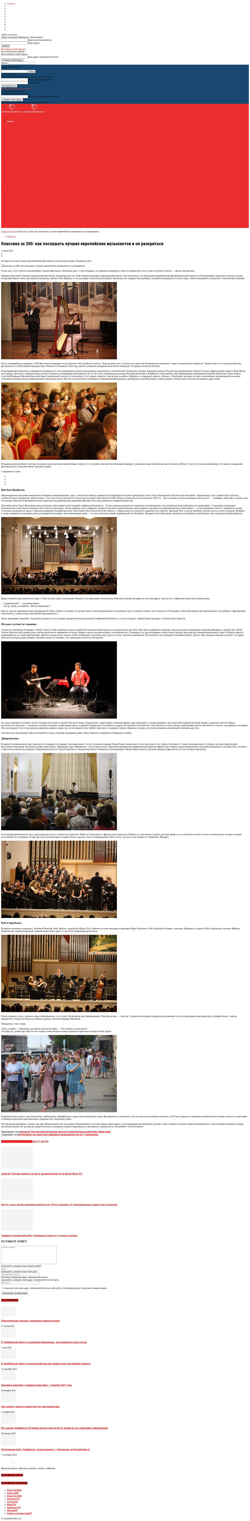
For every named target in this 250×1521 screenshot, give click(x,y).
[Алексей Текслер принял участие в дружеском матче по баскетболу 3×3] (17, 1168)
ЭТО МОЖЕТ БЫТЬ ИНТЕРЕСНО (16, 1141)
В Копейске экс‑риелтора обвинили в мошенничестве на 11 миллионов (58, 1134)
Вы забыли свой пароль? (13, 49)
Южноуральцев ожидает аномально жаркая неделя (30, 1320)
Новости (12, 231)
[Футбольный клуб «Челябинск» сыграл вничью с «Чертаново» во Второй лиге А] (8, 1444)
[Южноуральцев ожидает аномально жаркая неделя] (8, 1315)
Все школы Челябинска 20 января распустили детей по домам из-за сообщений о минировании (54, 1428)
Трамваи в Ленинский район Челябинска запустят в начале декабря (39, 1235)
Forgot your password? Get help (16, 88)
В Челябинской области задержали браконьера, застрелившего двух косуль (44, 1342)
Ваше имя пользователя (39, 40)
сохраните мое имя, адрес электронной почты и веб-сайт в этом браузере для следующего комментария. (55, 1288)
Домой (4, 231)
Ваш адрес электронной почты (43, 57)
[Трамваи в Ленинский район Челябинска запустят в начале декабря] (17, 1230)
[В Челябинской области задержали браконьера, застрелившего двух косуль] (8, 1337)
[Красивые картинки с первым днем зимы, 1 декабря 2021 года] (8, 1379)
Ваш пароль (34, 43)
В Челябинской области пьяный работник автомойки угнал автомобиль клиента (46, 1363)
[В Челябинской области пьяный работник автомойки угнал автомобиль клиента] (8, 1358)
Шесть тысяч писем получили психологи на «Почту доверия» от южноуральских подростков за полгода (59, 1204)
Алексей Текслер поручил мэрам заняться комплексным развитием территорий (65, 1131)
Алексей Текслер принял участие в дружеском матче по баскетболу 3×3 (41, 1173)
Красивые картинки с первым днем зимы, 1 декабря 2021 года (36, 1385)
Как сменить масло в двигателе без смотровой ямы (30, 1406)
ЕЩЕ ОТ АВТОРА (40, 1141)
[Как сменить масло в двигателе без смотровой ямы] (8, 1401)
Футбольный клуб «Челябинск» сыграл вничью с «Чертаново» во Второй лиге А (45, 1449)
